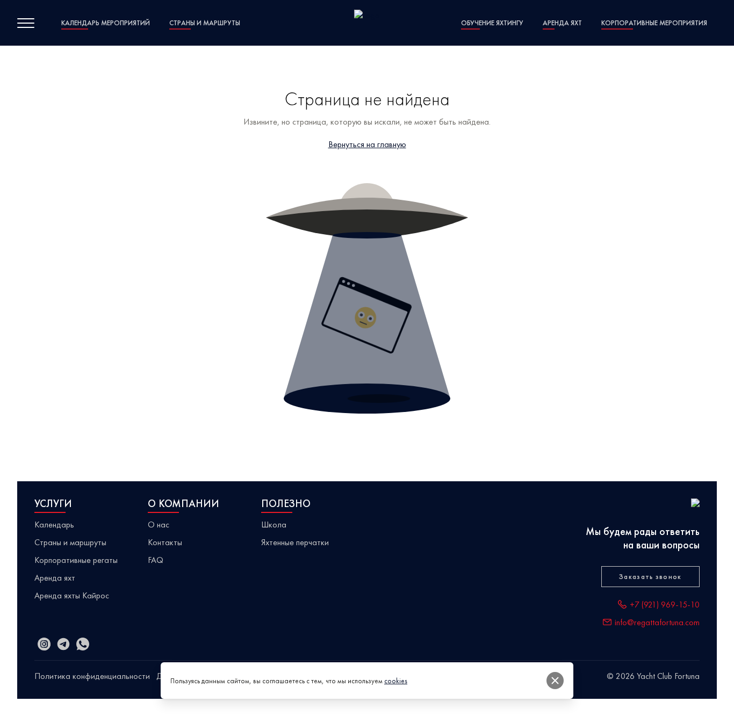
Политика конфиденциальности (92, 676)
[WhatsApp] (82, 644)
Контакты (165, 542)
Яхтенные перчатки (295, 542)
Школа (273, 524)
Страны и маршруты (70, 542)
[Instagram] (44, 644)
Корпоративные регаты (76, 560)
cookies (395, 680)
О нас (158, 524)
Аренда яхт (54, 577)
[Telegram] (63, 644)
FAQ (155, 560)
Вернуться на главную (367, 144)
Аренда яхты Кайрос (71, 595)
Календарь (54, 524)
